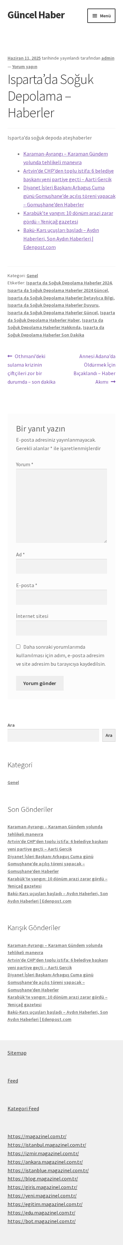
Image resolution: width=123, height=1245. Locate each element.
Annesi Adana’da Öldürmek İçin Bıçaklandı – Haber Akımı (94, 369)
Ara (11, 725)
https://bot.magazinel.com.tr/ (42, 1221)
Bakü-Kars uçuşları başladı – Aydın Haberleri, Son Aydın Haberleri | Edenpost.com (61, 238)
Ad (20, 554)
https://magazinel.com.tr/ (37, 1136)
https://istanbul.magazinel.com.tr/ (47, 1144)
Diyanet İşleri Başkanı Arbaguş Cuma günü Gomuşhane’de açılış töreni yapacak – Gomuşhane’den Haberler (69, 196)
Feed (13, 1080)
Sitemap (17, 1052)
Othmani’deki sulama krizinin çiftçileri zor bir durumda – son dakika (31, 369)
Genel (32, 275)
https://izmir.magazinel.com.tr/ (43, 1153)
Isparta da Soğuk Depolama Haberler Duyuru (53, 305)
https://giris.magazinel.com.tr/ (42, 1187)
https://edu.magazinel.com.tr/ (41, 1212)
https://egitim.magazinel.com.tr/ (45, 1204)
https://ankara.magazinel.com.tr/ (45, 1162)
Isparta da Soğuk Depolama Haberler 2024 (69, 283)
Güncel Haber (36, 14)
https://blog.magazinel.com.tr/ (43, 1178)
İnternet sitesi (32, 616)
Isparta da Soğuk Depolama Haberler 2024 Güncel (58, 290)
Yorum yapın (24, 66)
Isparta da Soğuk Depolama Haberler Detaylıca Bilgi (60, 298)
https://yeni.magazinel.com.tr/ (42, 1195)
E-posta (26, 585)
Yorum (24, 464)
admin (107, 58)
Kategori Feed (23, 1108)
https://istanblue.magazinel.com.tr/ (48, 1170)
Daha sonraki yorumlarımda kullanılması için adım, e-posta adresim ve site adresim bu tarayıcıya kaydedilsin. (61, 655)
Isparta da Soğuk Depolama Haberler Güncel (53, 313)
